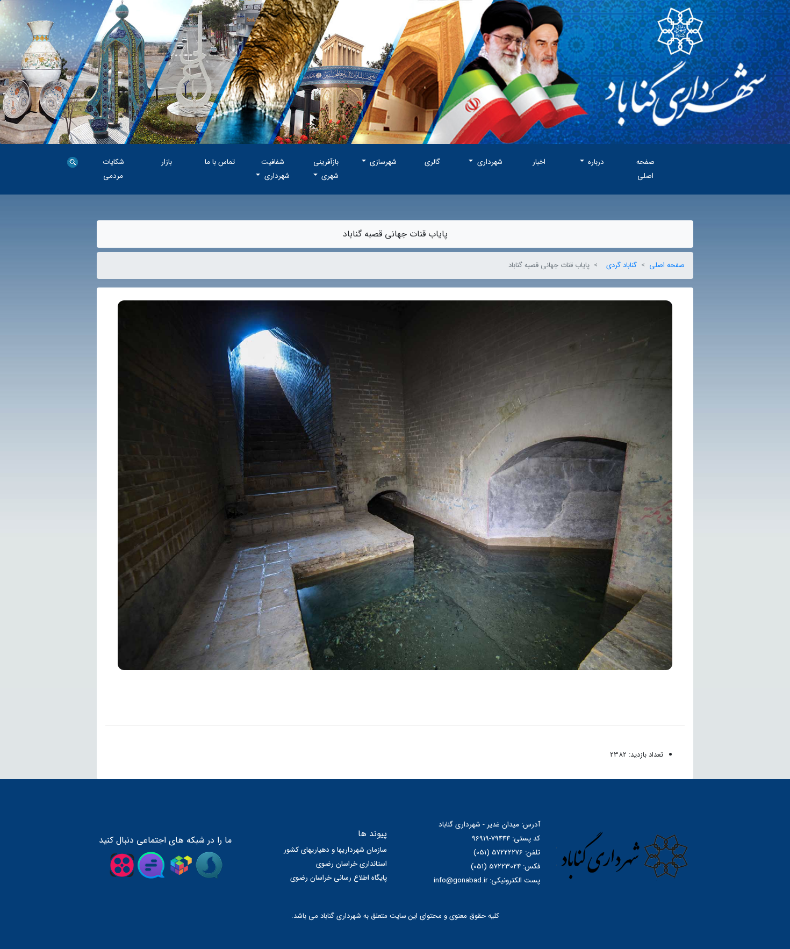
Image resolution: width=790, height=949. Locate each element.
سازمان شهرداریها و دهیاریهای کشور (335, 849)
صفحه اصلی (645, 169)
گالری (432, 162)
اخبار (539, 162)
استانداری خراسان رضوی (351, 863)
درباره (595, 162)
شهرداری (488, 162)
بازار (166, 162)
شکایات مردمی (113, 169)
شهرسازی (382, 162)
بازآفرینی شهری (326, 169)
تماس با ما (220, 162)
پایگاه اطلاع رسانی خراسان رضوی (338, 877)
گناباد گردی (621, 265)
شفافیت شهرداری (275, 169)
